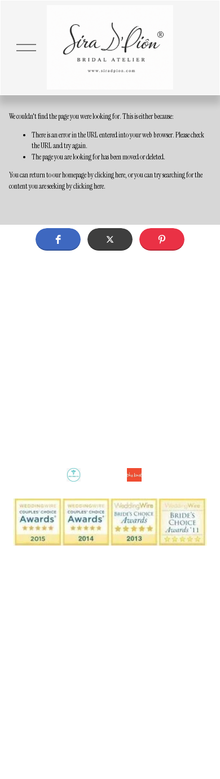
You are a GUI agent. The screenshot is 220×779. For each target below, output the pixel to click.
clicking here (110, 175)
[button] (58, 239)
